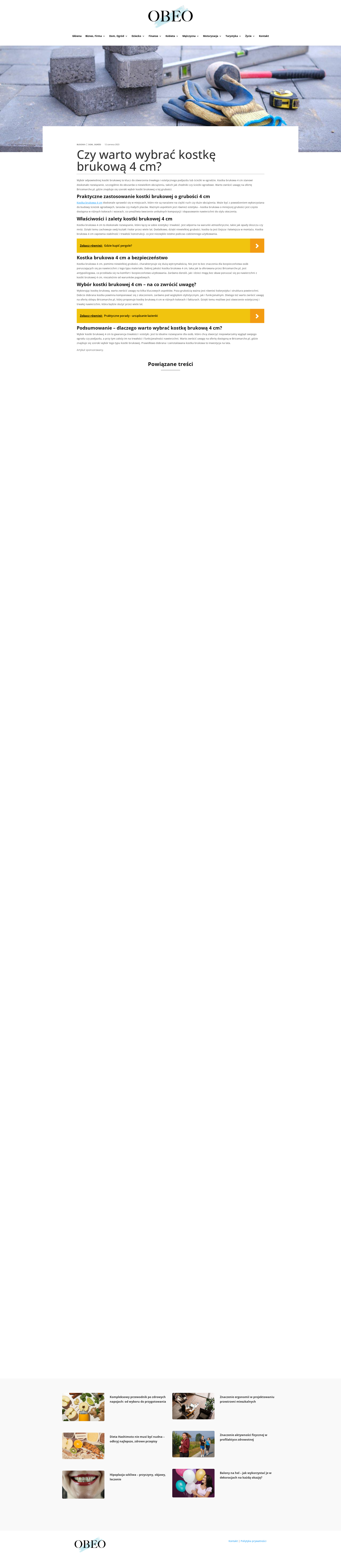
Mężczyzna (189, 36)
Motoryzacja (210, 36)
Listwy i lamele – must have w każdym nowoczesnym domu (136, 999)
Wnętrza (95, 841)
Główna (77, 36)
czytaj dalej (86, 526)
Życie (248, 36)
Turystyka (232, 36)
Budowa (81, 144)
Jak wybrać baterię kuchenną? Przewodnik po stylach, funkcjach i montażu (151, 834)
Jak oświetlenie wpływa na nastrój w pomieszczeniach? (131, 1327)
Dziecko (136, 36)
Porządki (97, 513)
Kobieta (170, 36)
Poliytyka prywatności (253, 1541)
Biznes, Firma (93, 36)
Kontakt (264, 36)
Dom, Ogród (116, 36)
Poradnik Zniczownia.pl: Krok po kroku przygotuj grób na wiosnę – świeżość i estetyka (162, 670)
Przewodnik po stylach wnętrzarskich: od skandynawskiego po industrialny (151, 1163)
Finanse (153, 36)
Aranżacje (98, 1169)
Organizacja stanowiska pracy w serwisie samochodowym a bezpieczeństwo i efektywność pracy (166, 504)
